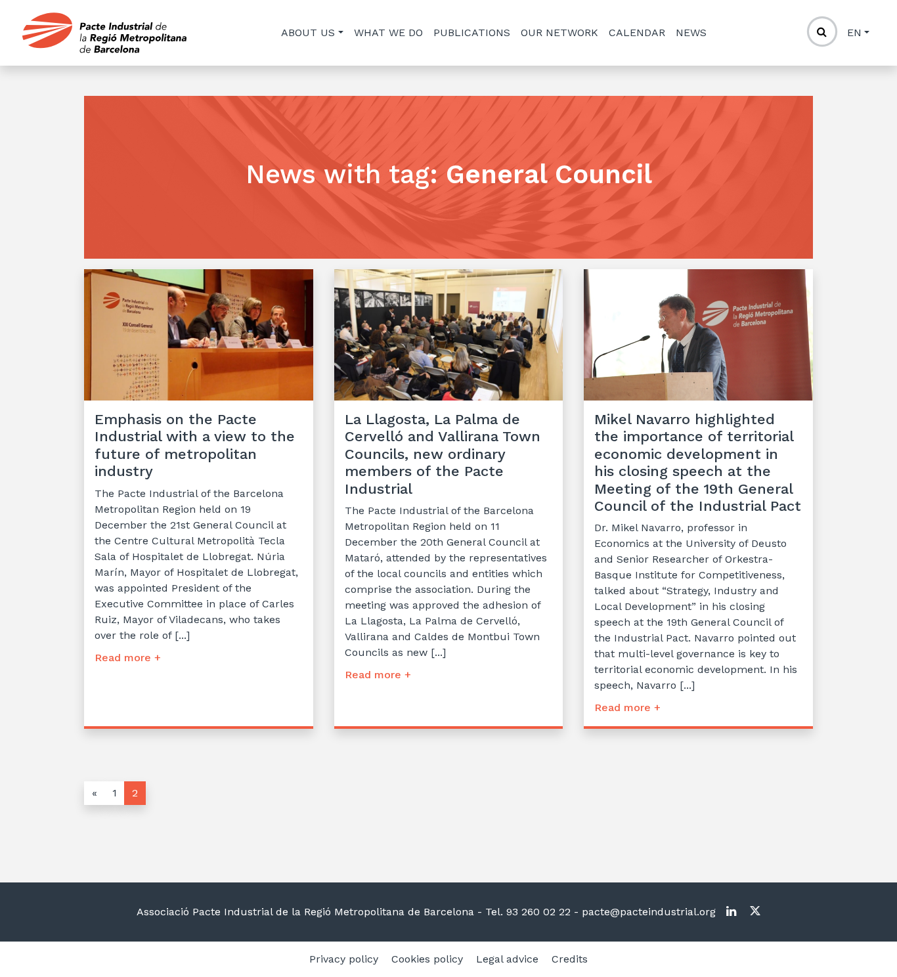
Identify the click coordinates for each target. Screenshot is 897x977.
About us (308, 32)
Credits (570, 959)
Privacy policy (343, 959)
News (691, 32)
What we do (388, 32)
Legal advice (507, 959)
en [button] (854, 32)
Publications (471, 32)
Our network (559, 32)
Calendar (637, 32)
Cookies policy (427, 959)
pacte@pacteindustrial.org (647, 911)
